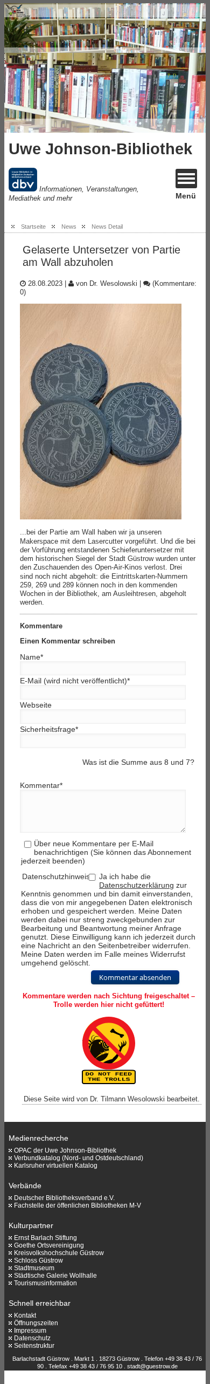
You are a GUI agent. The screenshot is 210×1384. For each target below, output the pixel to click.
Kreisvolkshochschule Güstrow (59, 1253)
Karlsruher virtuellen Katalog (55, 1165)
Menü (186, 195)
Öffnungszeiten (36, 1323)
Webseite (36, 705)
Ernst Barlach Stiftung (45, 1238)
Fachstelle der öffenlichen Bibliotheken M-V (77, 1205)
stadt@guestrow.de (152, 1366)
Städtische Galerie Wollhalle (55, 1275)
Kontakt (25, 1315)
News (68, 226)
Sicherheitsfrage (49, 729)
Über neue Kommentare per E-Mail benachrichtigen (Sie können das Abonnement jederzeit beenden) (106, 852)
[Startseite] (69, 68)
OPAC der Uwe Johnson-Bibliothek (65, 1150)
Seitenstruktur (34, 1345)
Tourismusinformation (45, 1283)
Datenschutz (32, 1338)
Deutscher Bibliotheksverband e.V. (64, 1198)
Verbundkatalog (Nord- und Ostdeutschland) (78, 1158)
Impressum (30, 1330)
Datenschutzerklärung (136, 885)
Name (31, 657)
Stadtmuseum (34, 1268)
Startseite (33, 226)
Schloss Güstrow (38, 1260)
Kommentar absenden (135, 977)
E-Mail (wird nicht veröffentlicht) (75, 680)
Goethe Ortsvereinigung (49, 1245)
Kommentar (41, 785)
